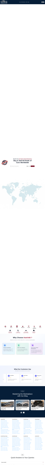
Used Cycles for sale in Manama (15, 426)
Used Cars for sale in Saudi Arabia (5, 437)
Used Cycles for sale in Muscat (27, 426)
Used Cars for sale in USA (38, 437)
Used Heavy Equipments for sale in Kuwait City (16, 446)
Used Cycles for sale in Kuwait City (16, 443)
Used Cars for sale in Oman (27, 420)
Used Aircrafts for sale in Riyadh (4, 444)
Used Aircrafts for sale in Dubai (4, 426)
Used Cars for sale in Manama (15, 421)
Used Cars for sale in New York (38, 444)
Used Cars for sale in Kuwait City (16, 438)
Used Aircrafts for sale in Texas (38, 448)
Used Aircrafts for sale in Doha (38, 427)
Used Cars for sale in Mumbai (27, 438)
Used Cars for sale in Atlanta (38, 438)
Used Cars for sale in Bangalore (27, 443)
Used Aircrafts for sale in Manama (16, 427)
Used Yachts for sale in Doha (38, 425)
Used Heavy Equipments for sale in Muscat (28, 428)
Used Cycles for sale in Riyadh (4, 443)
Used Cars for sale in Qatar (38, 420)
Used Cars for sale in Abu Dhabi (4, 429)
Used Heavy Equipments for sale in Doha (39, 429)
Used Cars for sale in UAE (4, 420)
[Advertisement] (22, 360)
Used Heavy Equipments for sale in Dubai (5, 428)
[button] (22, 462)
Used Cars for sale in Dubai (4, 421)
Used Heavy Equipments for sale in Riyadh (5, 446)
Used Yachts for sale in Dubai (4, 425)
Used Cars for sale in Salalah (27, 429)
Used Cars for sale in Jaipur (27, 448)
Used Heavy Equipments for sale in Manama (16, 429)
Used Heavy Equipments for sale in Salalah (28, 433)
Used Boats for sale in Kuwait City (16, 442)
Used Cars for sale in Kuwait (15, 437)
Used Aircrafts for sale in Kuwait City (16, 444)
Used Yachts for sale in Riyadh (4, 442)
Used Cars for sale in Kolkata (27, 444)
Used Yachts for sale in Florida (38, 449)
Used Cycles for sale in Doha (38, 426)
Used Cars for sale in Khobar (4, 447)
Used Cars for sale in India (27, 437)
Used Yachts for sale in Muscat (27, 425)
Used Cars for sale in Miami (38, 443)
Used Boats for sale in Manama (15, 425)
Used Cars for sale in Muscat (27, 421)
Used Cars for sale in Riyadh (4, 438)
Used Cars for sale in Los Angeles (39, 442)
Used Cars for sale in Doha (38, 421)
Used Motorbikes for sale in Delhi (27, 442)
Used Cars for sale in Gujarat (27, 449)
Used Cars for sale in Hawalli (15, 447)
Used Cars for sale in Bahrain (15, 420)
